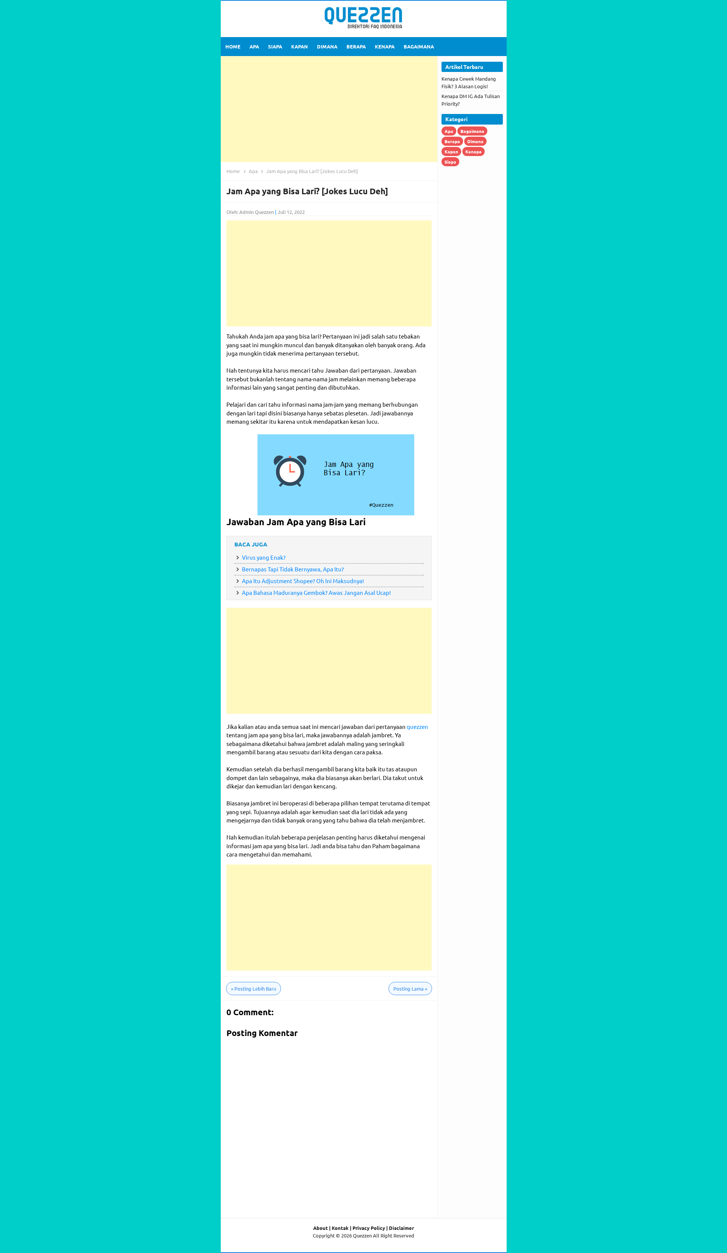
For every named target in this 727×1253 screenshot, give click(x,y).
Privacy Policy (369, 1228)
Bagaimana (472, 131)
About (320, 1228)
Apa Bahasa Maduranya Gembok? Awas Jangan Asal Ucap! (316, 592)
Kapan (451, 151)
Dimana (475, 141)
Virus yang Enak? (263, 557)
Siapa (450, 162)
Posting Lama (410, 988)
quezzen (417, 726)
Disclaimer (401, 1228)
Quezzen (362, 1235)
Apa (449, 131)
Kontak (340, 1228)
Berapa (452, 141)
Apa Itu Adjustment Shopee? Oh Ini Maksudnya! (303, 580)
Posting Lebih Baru (253, 988)
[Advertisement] (329, 109)
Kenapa (473, 151)
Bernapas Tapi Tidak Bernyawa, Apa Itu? (293, 569)
